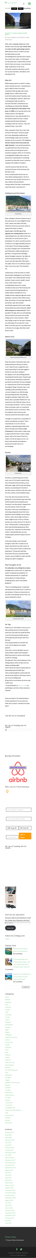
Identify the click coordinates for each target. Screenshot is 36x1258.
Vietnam (7, 1118)
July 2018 (8, 1155)
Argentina (8, 1002)
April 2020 (8, 1137)
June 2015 (8, 1223)
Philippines (8, 1075)
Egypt (7, 1030)
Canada (7, 1009)
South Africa (9, 1092)
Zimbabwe (8, 1123)
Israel (7, 1050)
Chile (6, 1012)
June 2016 (8, 1205)
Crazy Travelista (11, 37)
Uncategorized (10, 1107)
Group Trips (9, 1042)
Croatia (27, 37)
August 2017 (9, 1170)
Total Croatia (22, 685)
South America (9, 1095)
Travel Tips (8, 39)
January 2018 (9, 1157)
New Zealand (9, 1065)
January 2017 (9, 1188)
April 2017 (8, 1180)
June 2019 (8, 1145)
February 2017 (9, 1185)
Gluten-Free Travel (11, 1037)
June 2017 (8, 1175)
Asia (6, 1004)
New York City (9, 1062)
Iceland (7, 1045)
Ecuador (7, 1027)
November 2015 (10, 1215)
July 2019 (8, 1142)
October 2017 (9, 1165)
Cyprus (7, 1019)
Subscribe (10, 928)
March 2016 (9, 1208)
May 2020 (8, 1135)
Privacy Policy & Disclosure (15, 1240)
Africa (7, 997)
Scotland (8, 1087)
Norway (7, 1067)
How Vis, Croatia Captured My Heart (16, 33)
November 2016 (10, 1193)
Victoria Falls (9, 1115)
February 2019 (9, 1147)
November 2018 (10, 1152)
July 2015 (8, 1220)
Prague (7, 1080)
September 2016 (10, 1198)
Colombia (8, 1014)
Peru (6, 1072)
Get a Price (22, 836)
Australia (8, 1007)
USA (6, 1113)
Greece (7, 1040)
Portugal (8, 1077)
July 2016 (8, 1203)
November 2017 (10, 1162)
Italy (6, 1052)
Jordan (7, 1057)
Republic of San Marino (12, 1082)
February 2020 (9, 1140)
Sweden (7, 1100)
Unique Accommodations (13, 1110)
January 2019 (9, 1150)
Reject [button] (20, 8)
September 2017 (10, 1167)
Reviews (7, 1085)
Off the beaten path (11, 1070)
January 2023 (9, 1132)
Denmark (8, 1022)
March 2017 (9, 1183)
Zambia (7, 1120)
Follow (7, 939)
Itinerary (8, 1055)
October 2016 (9, 1195)
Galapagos (8, 1035)
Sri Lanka (8, 1097)
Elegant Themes (21, 1253)
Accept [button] (14, 8)
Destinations (9, 1024)
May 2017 (8, 1178)
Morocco (8, 1060)
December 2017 (10, 1160)
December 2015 (10, 1213)
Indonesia (8, 1047)
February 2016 (9, 1210)
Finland (7, 1032)
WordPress (22, 1255)
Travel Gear (9, 1102)
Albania (7, 999)
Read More (27, 8)
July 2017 (8, 1173)
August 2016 (9, 1200)
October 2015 (9, 1218)
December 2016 (10, 1190)
